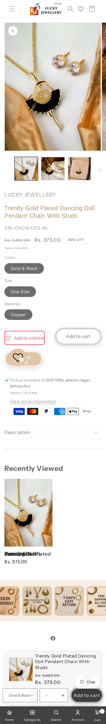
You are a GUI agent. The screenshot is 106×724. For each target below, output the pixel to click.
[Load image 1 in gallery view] (26, 168)
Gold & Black (24, 268)
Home (9, 720)
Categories (32, 720)
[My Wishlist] (80, 8)
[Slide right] (99, 170)
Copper (18, 314)
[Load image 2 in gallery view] (52, 168)
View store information (33, 401)
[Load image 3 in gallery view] (79, 168)
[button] (11, 8)
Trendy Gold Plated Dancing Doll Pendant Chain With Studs (27, 554)
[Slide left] (6, 170)
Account (78, 720)
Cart (97, 716)
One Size (20, 291)
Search (56, 720)
